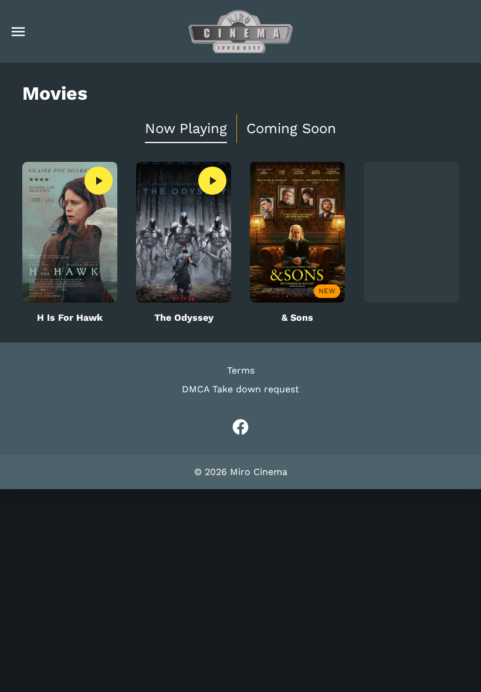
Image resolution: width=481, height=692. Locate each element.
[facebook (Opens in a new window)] (240, 427)
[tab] (186, 128)
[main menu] (18, 31)
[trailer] (98, 181)
